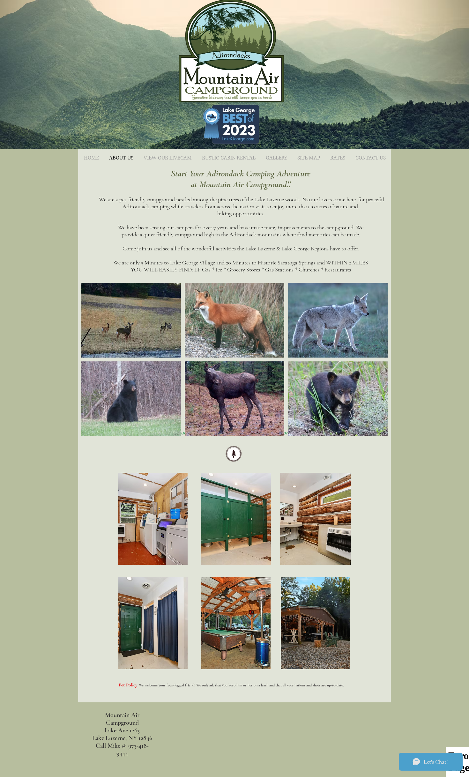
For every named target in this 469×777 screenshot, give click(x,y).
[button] (131, 320)
